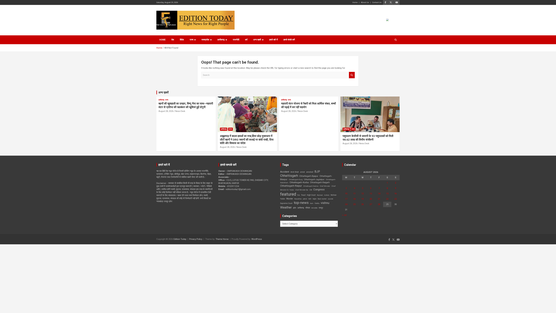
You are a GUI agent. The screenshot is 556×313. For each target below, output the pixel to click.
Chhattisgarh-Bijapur (308, 176)
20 (371, 199)
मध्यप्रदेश (205, 39)
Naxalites (298, 199)
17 (346, 199)
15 (387, 193)
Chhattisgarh (289, 176)
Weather (286, 207)
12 (362, 193)
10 (346, 193)
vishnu (325, 203)
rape (314, 199)
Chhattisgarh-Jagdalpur (314, 179)
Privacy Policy (195, 239)
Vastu (317, 203)
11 (354, 193)
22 (387, 199)
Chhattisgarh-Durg (296, 180)
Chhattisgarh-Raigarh (320, 182)
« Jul (344, 215)
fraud (303, 195)
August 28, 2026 (166, 111)
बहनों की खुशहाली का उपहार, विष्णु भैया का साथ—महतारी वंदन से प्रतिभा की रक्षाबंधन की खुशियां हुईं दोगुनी (186, 105)
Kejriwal (320, 195)
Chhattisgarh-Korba (299, 182)
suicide (330, 199)
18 (354, 199)
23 (395, 199)
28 (379, 204)
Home (354, 2)
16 (395, 193)
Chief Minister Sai (301, 190)
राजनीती (236, 39)
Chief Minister (325, 186)
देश (172, 39)
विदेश (182, 39)
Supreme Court (286, 203)
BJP (317, 171)
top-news (301, 203)
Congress (319, 189)
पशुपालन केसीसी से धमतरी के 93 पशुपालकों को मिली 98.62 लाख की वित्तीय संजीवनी (368, 137)
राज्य (191, 39)
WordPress (256, 239)
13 (371, 193)
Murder (289, 198)
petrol (305, 199)
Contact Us (376, 2)
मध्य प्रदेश (314, 208)
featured (288, 194)
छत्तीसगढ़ (221, 39)
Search (352, 75)
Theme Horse (222, 239)
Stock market (322, 199)
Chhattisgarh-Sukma (310, 186)
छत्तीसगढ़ (301, 208)
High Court (311, 195)
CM (310, 190)
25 (354, 204)
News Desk (180, 111)
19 (362, 199)
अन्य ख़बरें (163, 92)
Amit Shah (294, 172)
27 (371, 204)
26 (362, 204)
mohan (326, 195)
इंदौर (294, 208)
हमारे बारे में (273, 39)
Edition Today (180, 239)
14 (379, 193)
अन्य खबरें (257, 39)
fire (298, 195)
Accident (284, 171)
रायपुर (321, 208)
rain (309, 199)
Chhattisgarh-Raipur (291, 185)
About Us (365, 2)
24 (346, 204)
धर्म (246, 39)
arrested (309, 172)
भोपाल (307, 207)
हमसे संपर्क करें (289, 39)
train (311, 203)
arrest (302, 172)
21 (379, 199)
